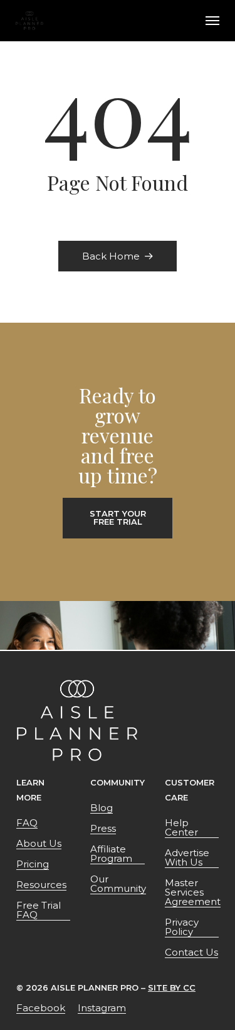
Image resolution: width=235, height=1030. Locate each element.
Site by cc (172, 987)
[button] (212, 20)
